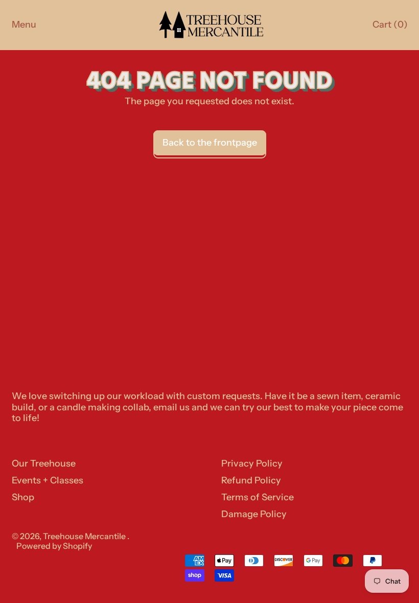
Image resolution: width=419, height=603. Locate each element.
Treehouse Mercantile (85, 536)
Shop (23, 497)
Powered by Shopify (54, 546)
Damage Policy (254, 514)
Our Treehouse (44, 463)
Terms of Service (257, 497)
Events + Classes (47, 480)
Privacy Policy (252, 463)
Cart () (389, 27)
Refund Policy (251, 480)
